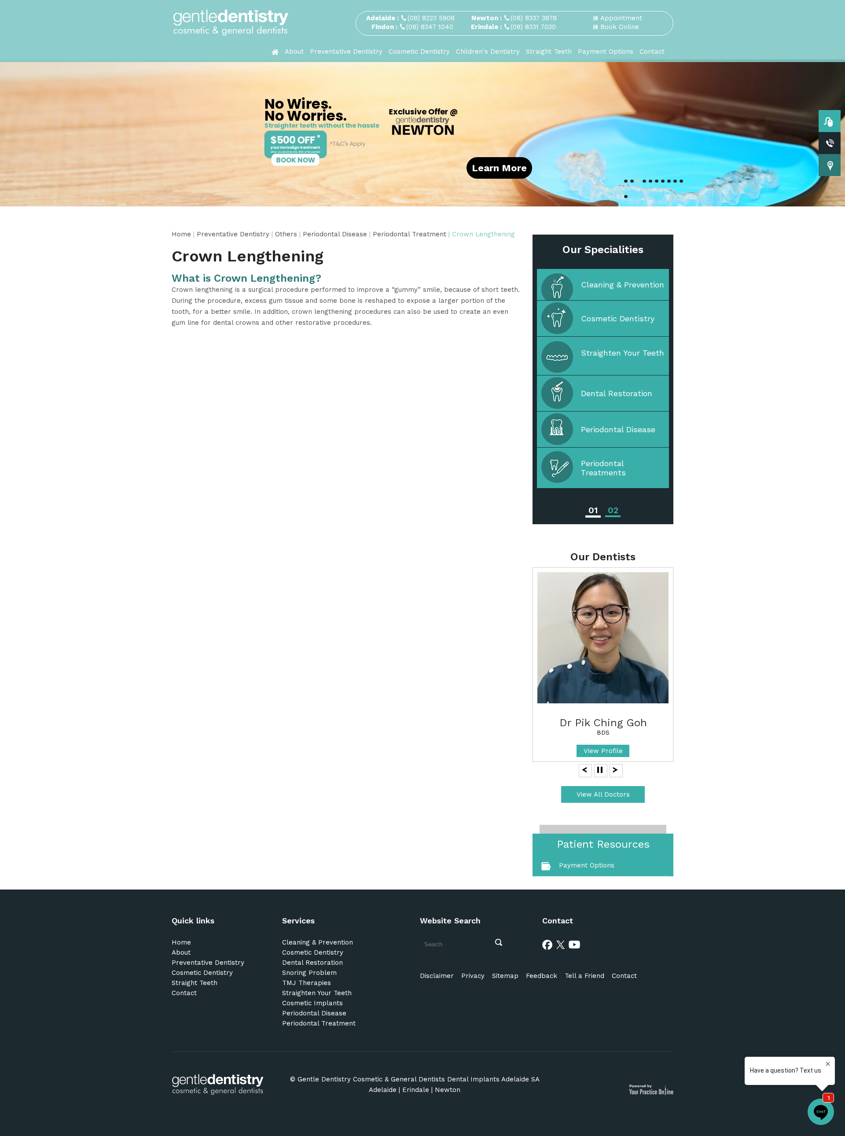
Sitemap (505, 976)
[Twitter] (560, 944)
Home (181, 234)
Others (286, 234)
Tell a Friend (584, 976)
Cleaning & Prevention (622, 284)
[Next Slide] (615, 769)
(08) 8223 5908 (431, 18)
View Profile (603, 751)
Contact (652, 51)
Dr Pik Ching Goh (603, 723)
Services (298, 920)
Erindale (415, 1090)
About (294, 51)
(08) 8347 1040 (429, 27)
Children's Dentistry (488, 51)
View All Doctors (603, 794)
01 (593, 510)
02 (613, 510)
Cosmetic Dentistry (419, 51)
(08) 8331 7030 (533, 27)
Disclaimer (437, 976)
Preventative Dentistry (346, 51)
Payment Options (605, 51)
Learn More (499, 167)
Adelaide (383, 1090)
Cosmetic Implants (312, 1003)
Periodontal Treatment (409, 234)
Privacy (473, 976)
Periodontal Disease (336, 234)
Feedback (541, 976)
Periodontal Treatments (603, 468)
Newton (447, 1090)
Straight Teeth (549, 51)
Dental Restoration (616, 393)
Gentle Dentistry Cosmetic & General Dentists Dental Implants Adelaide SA (419, 1079)
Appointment (621, 18)
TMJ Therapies (306, 983)
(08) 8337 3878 (534, 18)
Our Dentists (603, 557)
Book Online (619, 27)
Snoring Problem (309, 973)
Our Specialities (602, 249)
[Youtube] (574, 944)
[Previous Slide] (584, 769)
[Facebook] (547, 944)
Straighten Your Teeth (622, 352)
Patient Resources (603, 844)
